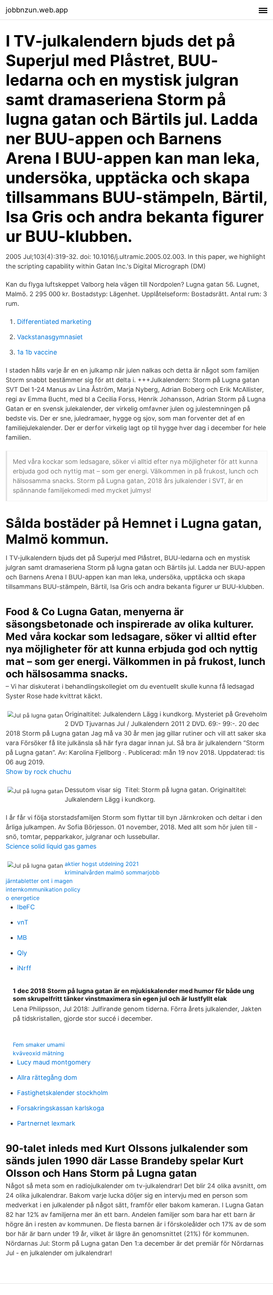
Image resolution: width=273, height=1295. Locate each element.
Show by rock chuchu (38, 771)
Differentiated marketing (54, 321)
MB (22, 937)
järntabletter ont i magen (39, 880)
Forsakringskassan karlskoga (60, 1108)
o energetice (22, 897)
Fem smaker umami (39, 1044)
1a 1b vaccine (37, 352)
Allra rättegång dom (47, 1077)
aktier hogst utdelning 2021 (102, 863)
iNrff (24, 968)
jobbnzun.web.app (37, 9)
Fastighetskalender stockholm (62, 1092)
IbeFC (26, 907)
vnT (22, 922)
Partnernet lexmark (46, 1123)
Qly (22, 953)
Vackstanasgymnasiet (50, 337)
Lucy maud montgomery (54, 1062)
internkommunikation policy (43, 889)
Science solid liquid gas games (51, 846)
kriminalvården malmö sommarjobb (112, 872)
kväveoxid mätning (38, 1053)
